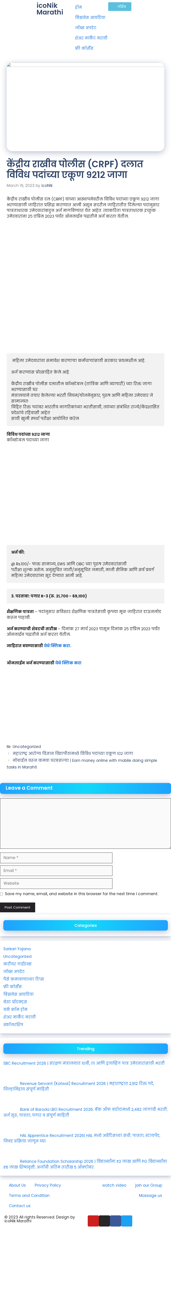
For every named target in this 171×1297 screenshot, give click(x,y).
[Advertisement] (85, 256)
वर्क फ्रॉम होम (15, 1009)
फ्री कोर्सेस (84, 48)
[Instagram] (104, 1221)
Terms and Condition (29, 1195)
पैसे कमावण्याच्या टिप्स (23, 979)
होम (78, 7)
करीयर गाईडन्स (17, 964)
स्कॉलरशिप (13, 1024)
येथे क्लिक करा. (57, 645)
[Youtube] (93, 1221)
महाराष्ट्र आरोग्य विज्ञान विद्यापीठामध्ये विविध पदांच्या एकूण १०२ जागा (73, 753)
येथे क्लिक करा (68, 663)
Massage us (150, 1195)
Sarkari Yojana (17, 949)
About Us (17, 1185)
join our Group (148, 1185)
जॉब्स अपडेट (85, 28)
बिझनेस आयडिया (90, 17)
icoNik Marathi (50, 9)
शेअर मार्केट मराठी (91, 38)
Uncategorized (27, 746)
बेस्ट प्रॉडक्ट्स (15, 1002)
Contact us (20, 1205)
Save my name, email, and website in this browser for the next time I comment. (81, 893)
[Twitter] (126, 1221)
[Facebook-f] (115, 1221)
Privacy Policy (48, 1185)
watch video (114, 1185)
